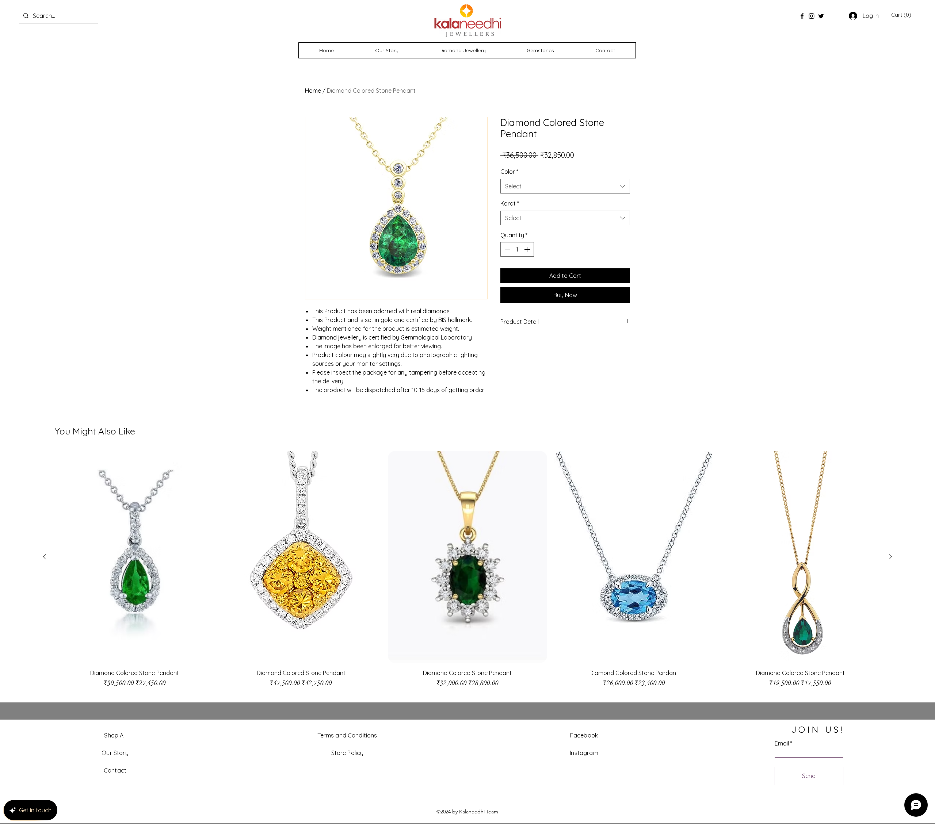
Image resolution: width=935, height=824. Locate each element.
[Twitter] (821, 16)
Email (782, 743)
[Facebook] (802, 16)
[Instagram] (811, 16)
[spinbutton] (517, 249)
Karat (509, 203)
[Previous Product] (44, 556)
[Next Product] (890, 556)
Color (509, 171)
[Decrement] (506, 249)
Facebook (584, 735)
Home (313, 90)
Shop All (115, 735)
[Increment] (528, 249)
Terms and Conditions (347, 735)
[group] (467, 573)
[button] (901, 15)
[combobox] (565, 186)
